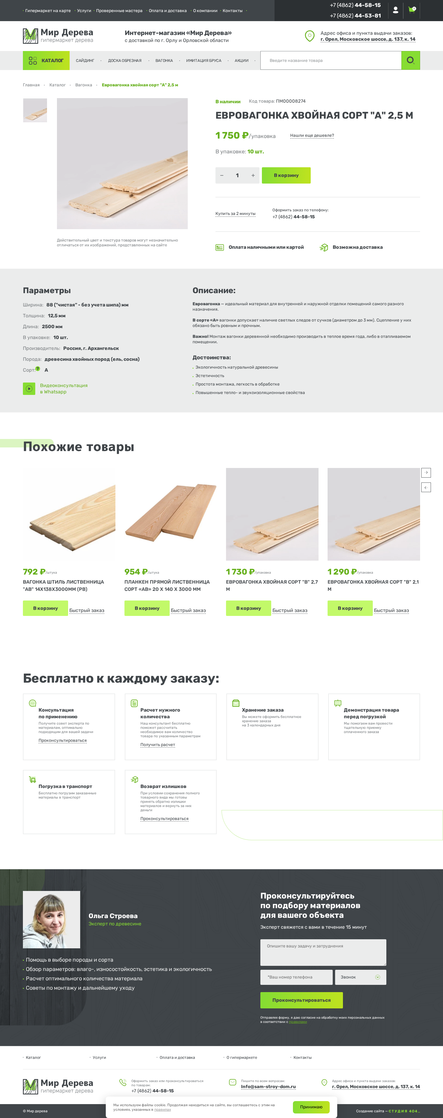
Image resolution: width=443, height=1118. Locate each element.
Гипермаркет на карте (48, 10)
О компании (205, 10)
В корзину (45, 608)
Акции (242, 60)
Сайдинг (85, 60)
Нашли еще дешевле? (312, 135)
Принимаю (311, 1107)
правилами (298, 1022)
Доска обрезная (125, 60)
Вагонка (164, 60)
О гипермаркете (242, 1057)
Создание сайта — (372, 1111)
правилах (162, 1109)
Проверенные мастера (119, 10)
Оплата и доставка (168, 10)
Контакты (233, 10)
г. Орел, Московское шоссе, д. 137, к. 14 (368, 39)
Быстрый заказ (86, 610)
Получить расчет (157, 744)
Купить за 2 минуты (235, 213)
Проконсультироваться (63, 740)
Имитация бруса (204, 60)
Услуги (84, 10)
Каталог (53, 60)
